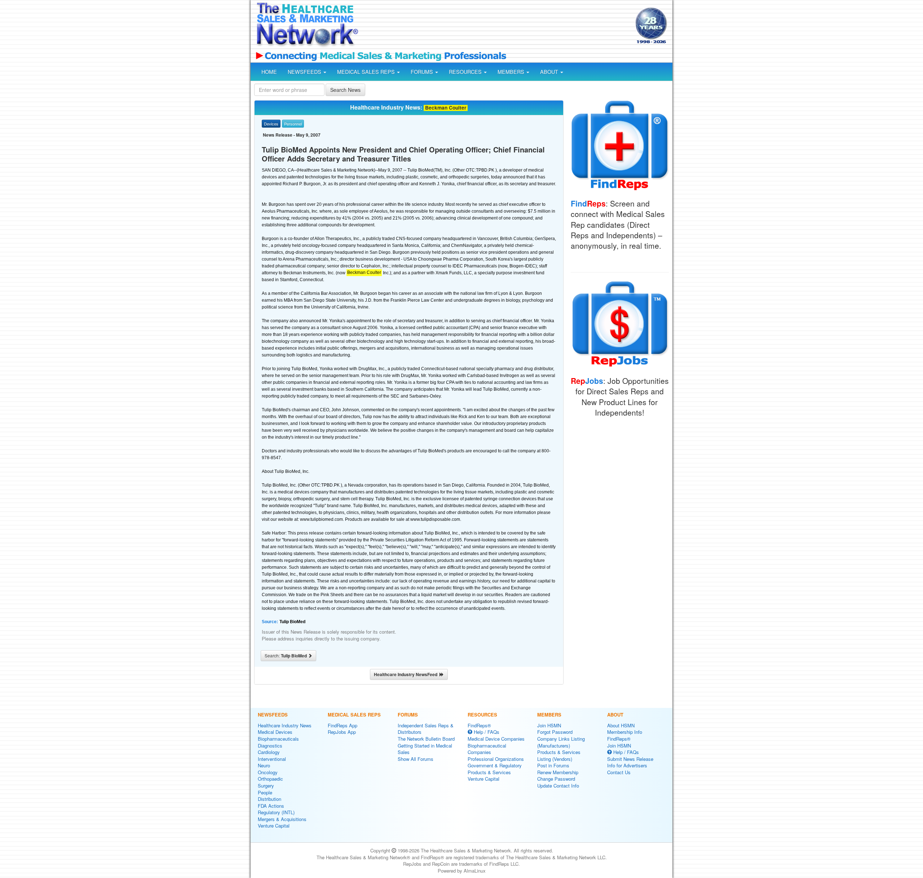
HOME (269, 71)
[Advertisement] (496, 26)
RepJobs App (342, 731)
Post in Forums (553, 765)
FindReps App (342, 725)
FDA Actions (271, 805)
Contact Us (619, 772)
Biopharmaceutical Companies (487, 749)
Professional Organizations (496, 758)
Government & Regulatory (495, 765)
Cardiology (269, 752)
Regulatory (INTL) (276, 812)
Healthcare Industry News (285, 725)
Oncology (268, 772)
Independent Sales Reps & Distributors (426, 729)
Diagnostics (270, 745)
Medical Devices (275, 731)
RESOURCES (466, 71)
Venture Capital (274, 825)
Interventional (272, 758)
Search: (286, 655)
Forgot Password (555, 731)
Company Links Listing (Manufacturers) (561, 742)
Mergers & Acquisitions (282, 819)
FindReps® (479, 725)
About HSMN (621, 725)
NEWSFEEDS (305, 71)
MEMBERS (512, 71)
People (265, 792)
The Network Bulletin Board (426, 738)
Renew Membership (557, 772)
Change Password (556, 778)
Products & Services (489, 772)
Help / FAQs (485, 731)
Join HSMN (549, 725)
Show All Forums (415, 758)
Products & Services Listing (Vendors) (558, 755)
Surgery (266, 785)
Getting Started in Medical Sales (425, 749)
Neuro (264, 765)
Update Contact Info (558, 785)
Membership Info (624, 731)
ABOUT (550, 71)
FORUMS (422, 71)
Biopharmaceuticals (278, 738)
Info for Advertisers (627, 765)
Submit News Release (630, 758)
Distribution (269, 798)
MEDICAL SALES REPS (366, 71)
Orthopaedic (270, 778)
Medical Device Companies (496, 738)
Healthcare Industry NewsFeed (407, 674)
